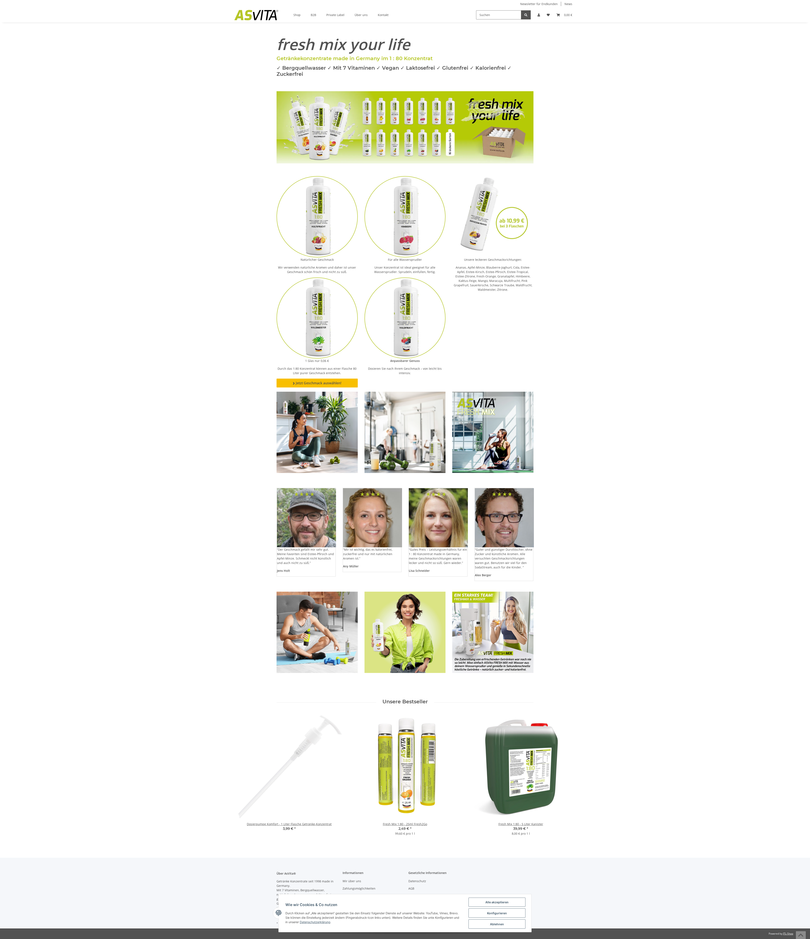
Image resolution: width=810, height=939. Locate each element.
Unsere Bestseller (405, 702)
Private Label (335, 15)
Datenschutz (417, 881)
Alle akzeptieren (497, 902)
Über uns (361, 15)
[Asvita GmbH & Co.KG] (256, 15)
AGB (411, 888)
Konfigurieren (497, 913)
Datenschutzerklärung (315, 922)
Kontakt (383, 15)
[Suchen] (526, 14)
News (568, 4)
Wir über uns (352, 881)
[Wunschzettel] (548, 15)
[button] (538, 15)
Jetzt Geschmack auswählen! (317, 383)
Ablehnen (497, 924)
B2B (313, 15)
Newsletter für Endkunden (539, 4)
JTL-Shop (788, 933)
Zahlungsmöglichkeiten (359, 888)
